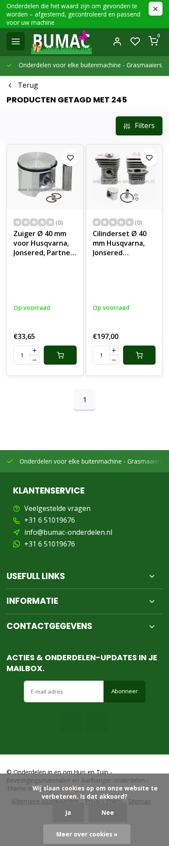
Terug (28, 85)
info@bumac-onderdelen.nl (68, 532)
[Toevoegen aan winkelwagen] (60, 355)
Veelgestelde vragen (57, 508)
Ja (68, 812)
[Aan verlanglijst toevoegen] (70, 157)
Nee (107, 812)
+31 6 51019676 (49, 520)
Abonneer (124, 691)
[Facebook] (71, 722)
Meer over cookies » (86, 834)
